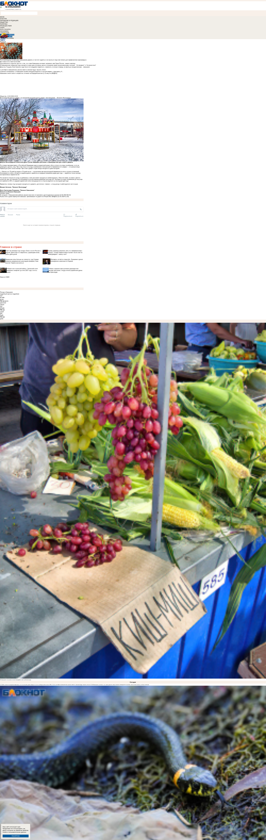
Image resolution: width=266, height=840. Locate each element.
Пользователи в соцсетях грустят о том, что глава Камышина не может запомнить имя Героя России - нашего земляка (37, 63)
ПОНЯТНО (16, 836)
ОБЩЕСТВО (4, 22)
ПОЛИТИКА (3, 24)
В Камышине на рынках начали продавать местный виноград (15, 679)
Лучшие (10, 215)
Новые (2, 215)
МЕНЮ (2, 17)
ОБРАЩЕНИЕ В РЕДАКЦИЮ (9, 20)
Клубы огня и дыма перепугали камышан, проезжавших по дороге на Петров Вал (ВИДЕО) (28, 196)
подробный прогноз (6, 294)
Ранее (18, 215)
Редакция (3, 42)
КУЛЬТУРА (3, 19)
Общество (3, 96)
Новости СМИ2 (4, 277)
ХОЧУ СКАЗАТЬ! (5, 29)
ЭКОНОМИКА (4, 31)
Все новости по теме (6, 61)
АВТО (10, 36)
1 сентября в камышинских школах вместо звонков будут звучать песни (72, 684)
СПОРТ (2, 27)
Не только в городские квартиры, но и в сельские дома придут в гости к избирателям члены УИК (27, 684)
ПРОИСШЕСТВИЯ (6, 26)
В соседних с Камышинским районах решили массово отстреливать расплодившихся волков (29, 195)
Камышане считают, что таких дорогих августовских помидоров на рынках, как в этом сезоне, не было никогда (121, 684)
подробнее (15, 294)
